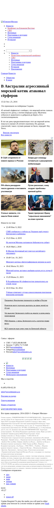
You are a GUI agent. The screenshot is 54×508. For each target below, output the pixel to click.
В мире (9, 80)
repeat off (10, 497)
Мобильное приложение (16, 375)
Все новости (6, 135)
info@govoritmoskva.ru (22, 352)
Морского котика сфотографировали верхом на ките (28, 262)
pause (8, 477)
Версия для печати (11, 133)
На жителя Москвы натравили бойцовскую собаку (28, 242)
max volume (11, 484)
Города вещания (8, 400)
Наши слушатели (8, 405)
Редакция (12, 39)
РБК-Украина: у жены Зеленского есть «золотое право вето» (27, 322)
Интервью (12, 33)
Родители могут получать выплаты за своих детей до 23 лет (26, 306)
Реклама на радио (8, 396)
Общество (10, 78)
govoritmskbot (16, 347)
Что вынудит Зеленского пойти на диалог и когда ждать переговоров (27, 314)
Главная (4, 73)
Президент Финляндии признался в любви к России (26, 300)
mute (8, 479)
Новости (9, 26)
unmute (9, 481)
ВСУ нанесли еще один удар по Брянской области (25, 329)
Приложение (16, 69)
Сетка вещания (14, 37)
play (7, 475)
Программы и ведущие (17, 35)
